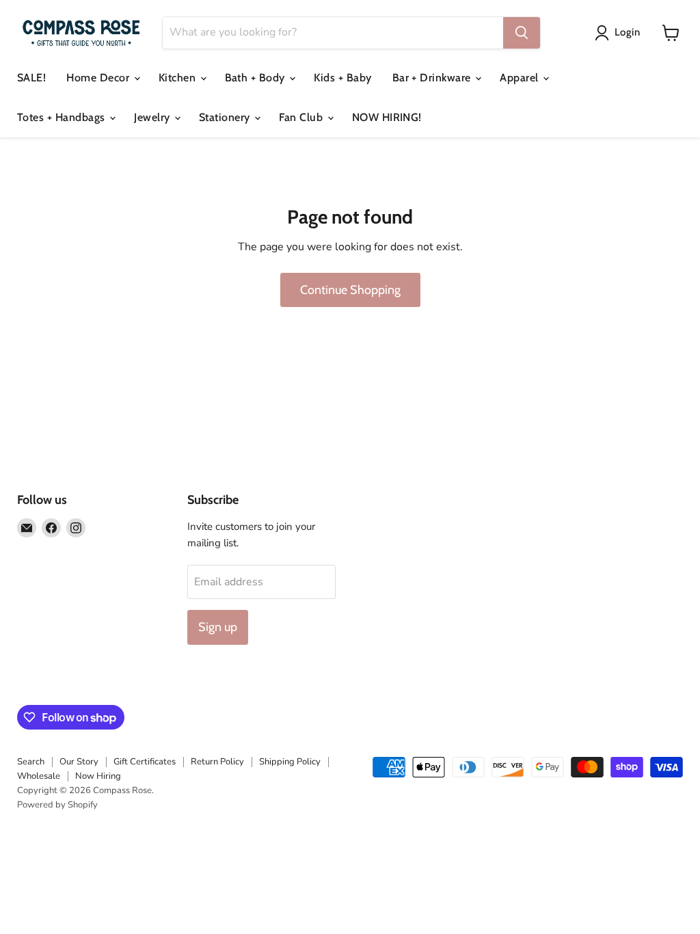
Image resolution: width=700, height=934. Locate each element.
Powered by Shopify (57, 805)
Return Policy (217, 762)
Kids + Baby (342, 77)
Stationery (226, 117)
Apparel (520, 77)
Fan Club (302, 117)
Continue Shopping (350, 289)
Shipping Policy (290, 762)
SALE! (31, 77)
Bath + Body (256, 77)
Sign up (217, 627)
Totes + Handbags (62, 117)
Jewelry (153, 117)
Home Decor (99, 77)
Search (30, 762)
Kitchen (179, 77)
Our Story (78, 762)
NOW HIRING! (387, 117)
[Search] (521, 33)
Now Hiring (98, 776)
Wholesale (38, 776)
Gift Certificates (144, 762)
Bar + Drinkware (433, 77)
